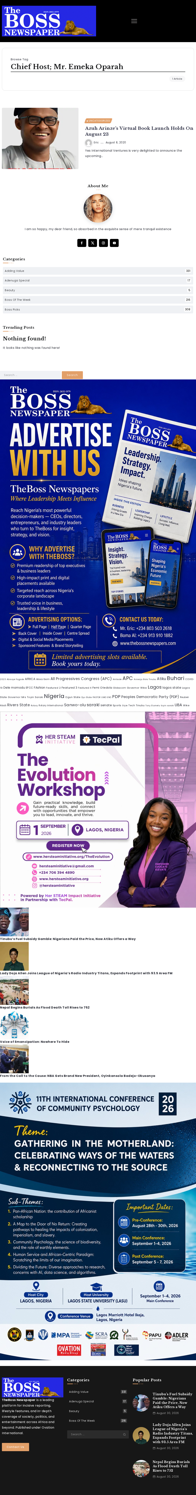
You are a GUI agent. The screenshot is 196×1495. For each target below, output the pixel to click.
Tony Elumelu (152, 705)
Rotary (34, 705)
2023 (3, 679)
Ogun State (72, 697)
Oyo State (86, 697)
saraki (93, 705)
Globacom (119, 687)
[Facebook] (81, 243)
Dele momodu (14, 688)
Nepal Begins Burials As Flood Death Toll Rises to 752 (45, 1007)
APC (127, 678)
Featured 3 (69, 688)
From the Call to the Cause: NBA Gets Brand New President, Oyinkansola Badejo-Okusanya (77, 1076)
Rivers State (18, 705)
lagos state (172, 687)
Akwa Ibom (43, 679)
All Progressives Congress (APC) (81, 678)
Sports (117, 705)
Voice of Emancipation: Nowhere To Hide (34, 1042)
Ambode (117, 679)
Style (125, 705)
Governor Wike (137, 688)
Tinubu (140, 705)
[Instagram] (103, 243)
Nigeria (54, 696)
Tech (131, 705)
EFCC (29, 688)
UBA (178, 705)
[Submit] (126, 1434)
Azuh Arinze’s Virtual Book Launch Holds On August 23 (139, 131)
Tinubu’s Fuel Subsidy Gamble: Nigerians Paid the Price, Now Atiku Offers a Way (68, 939)
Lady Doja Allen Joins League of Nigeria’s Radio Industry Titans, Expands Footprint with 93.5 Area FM (86, 973)
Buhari (175, 678)
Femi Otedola (102, 688)
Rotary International (51, 705)
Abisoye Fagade (15, 679)
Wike (186, 705)
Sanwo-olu (75, 705)
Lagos (155, 687)
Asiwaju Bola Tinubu (145, 679)
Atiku (161, 678)
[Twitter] (92, 243)
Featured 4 (84, 687)
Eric (96, 142)
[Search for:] (31, 375)
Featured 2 (53, 688)
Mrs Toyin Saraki (32, 697)
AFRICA (30, 679)
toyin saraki (167, 705)
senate (106, 705)
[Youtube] (114, 243)
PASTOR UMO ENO (102, 697)
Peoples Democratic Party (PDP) (150, 696)
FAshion (39, 688)
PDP (116, 697)
